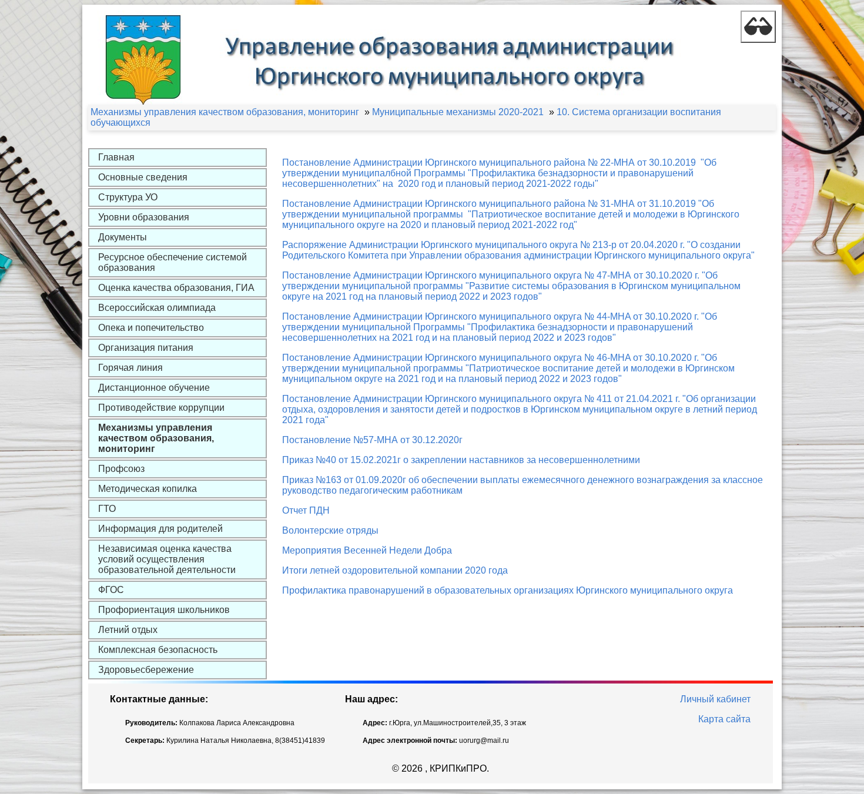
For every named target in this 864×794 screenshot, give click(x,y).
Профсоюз (121, 469)
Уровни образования (143, 217)
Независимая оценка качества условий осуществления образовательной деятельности (167, 559)
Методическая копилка (147, 489)
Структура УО (128, 197)
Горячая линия (130, 368)
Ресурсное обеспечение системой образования (172, 262)
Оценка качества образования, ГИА (176, 288)
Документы (122, 237)
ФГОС (111, 590)
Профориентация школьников (164, 610)
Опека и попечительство (151, 328)
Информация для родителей (160, 529)
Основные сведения (142, 177)
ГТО (107, 509)
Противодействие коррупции (161, 408)
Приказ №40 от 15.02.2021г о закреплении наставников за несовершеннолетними (461, 460)
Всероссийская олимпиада (157, 308)
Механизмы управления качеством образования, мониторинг (156, 438)
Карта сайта (724, 719)
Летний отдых (128, 630)
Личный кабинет (715, 699)
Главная (116, 157)
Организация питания (145, 348)
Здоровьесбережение (146, 670)
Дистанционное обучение (154, 388)
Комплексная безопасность (157, 650)
